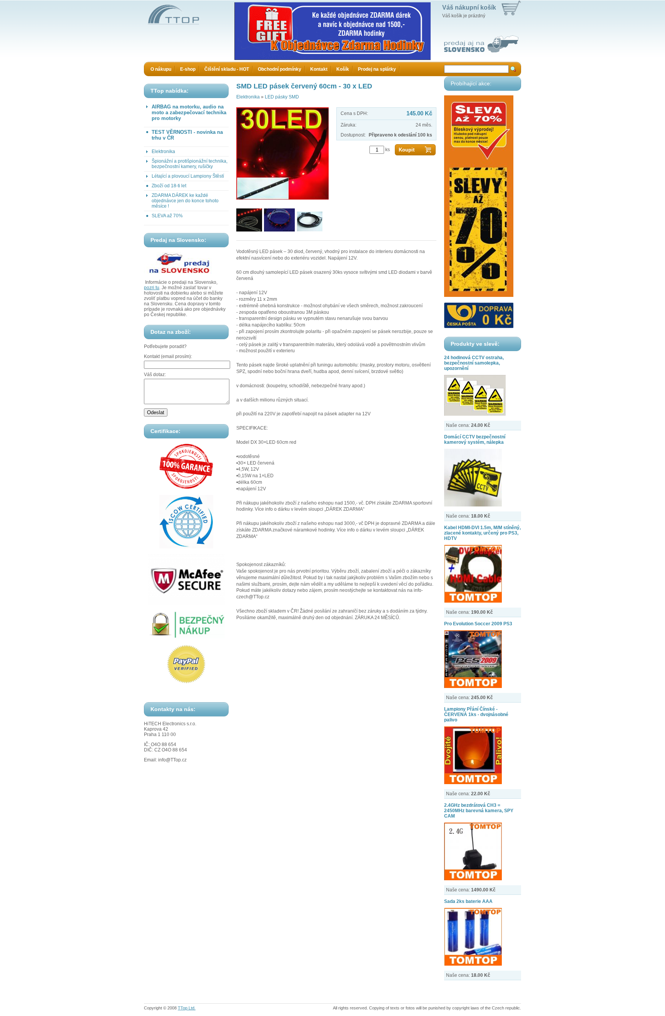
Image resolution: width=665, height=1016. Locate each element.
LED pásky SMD (282, 97)
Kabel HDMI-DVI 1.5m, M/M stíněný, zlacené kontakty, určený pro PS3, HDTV (482, 533)
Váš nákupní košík (469, 7)
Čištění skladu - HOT (226, 69)
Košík (342, 69)
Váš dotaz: (155, 374)
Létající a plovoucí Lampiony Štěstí (188, 176)
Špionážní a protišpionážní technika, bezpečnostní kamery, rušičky (189, 163)
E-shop (187, 69)
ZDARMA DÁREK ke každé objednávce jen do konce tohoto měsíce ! (185, 201)
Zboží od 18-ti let (169, 185)
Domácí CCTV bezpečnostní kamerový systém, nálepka (474, 439)
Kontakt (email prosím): (168, 356)
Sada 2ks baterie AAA (468, 901)
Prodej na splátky (377, 69)
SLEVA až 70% (167, 215)
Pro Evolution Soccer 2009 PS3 (478, 623)
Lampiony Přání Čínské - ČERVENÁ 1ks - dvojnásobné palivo (476, 714)
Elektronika (163, 151)
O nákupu (160, 69)
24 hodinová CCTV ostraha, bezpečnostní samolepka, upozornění (474, 363)
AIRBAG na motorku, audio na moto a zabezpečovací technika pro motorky (189, 112)
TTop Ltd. (186, 1008)
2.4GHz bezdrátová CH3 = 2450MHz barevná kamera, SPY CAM (478, 811)
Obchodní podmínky (279, 69)
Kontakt (318, 69)
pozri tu (151, 287)
